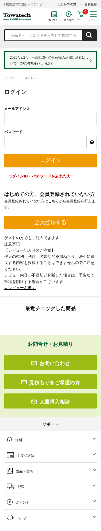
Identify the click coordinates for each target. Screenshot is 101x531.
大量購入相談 (55, 402)
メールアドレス (17, 109)
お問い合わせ (55, 363)
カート (81, 20)
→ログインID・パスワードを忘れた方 (37, 176)
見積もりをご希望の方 (54, 382)
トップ (10, 77)
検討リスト (54, 20)
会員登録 (90, 4)
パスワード (13, 132)
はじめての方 (67, 4)
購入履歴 (69, 20)
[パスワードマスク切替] (91, 142)
